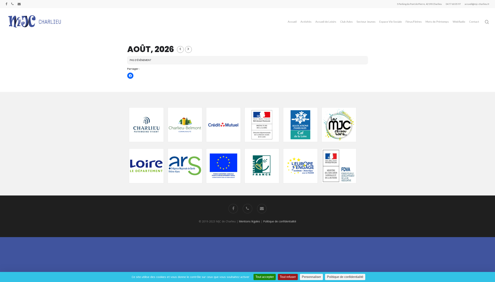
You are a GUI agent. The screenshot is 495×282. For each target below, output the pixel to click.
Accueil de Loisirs (325, 21)
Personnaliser (311, 277)
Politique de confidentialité (279, 221)
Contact (474, 21)
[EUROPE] (223, 185)
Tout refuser (288, 277)
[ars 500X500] (185, 185)
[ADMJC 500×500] (339, 144)
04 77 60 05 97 (453, 4)
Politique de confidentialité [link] (345, 277)
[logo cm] (223, 144)
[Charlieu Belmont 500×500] (185, 144)
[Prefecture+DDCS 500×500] (262, 144)
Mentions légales (249, 221)
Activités (306, 21)
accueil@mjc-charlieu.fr (477, 4)
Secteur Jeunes (366, 21)
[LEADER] (262, 185)
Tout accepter (264, 277)
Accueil (292, 21)
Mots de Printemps (437, 21)
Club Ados (346, 21)
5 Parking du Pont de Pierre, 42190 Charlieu (419, 4)
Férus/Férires (414, 21)
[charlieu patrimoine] (146, 144)
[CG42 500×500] (146, 185)
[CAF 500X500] (300, 144)
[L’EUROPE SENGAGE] (300, 185)
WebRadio (459, 21)
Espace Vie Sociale (390, 21)
